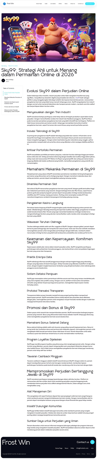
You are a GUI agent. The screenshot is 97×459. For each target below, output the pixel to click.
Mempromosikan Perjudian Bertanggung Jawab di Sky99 (11, 110)
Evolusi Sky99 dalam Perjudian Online (12, 93)
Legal (92, 454)
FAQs (72, 448)
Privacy (83, 454)
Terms (88, 454)
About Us (78, 454)
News (66, 448)
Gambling (4, 65)
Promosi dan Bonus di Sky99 (11, 106)
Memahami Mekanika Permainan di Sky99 (13, 98)
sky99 (77, 98)
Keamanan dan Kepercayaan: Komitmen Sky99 (11, 102)
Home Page (58, 448)
